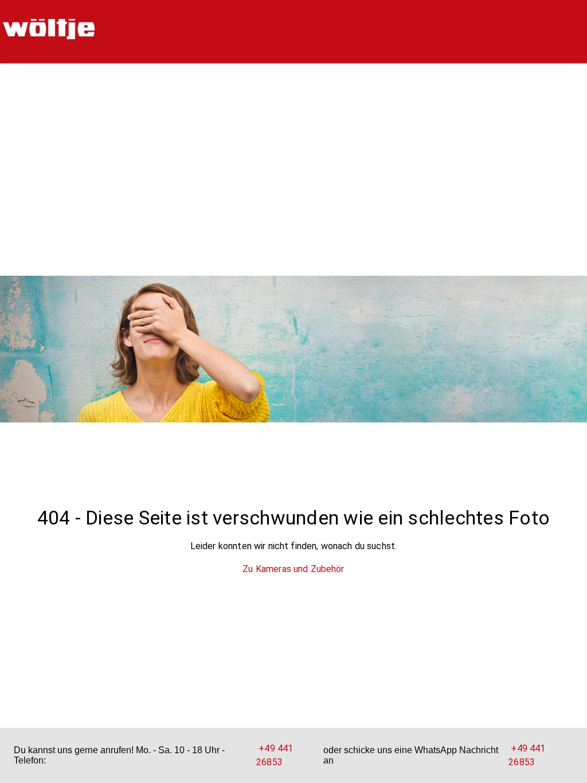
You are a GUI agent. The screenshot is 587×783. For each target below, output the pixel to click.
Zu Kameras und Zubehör (293, 568)
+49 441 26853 (274, 755)
